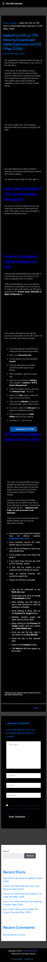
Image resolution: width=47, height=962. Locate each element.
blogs (14, 23)
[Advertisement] (23, 105)
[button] (43, 3)
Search (6, 851)
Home (6, 23)
